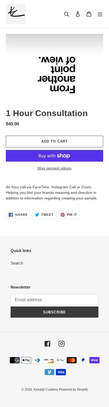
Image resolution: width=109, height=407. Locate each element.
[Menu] (100, 14)
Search (17, 263)
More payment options (55, 168)
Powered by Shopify (73, 389)
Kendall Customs (46, 389)
